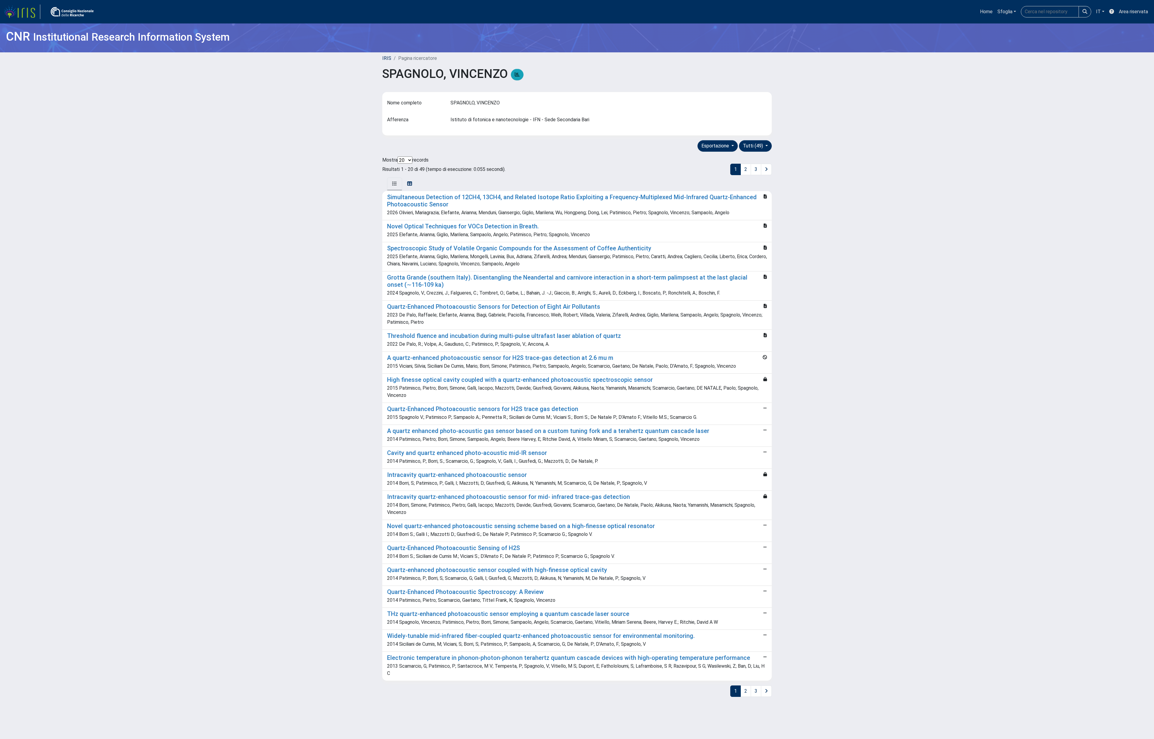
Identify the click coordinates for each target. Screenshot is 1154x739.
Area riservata (1133, 11)
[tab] (394, 184)
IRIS (386, 58)
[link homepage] (22, 12)
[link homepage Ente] (72, 12)
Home (986, 11)
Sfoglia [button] (1004, 11)
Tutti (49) (753, 146)
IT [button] (1098, 11)
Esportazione (715, 146)
